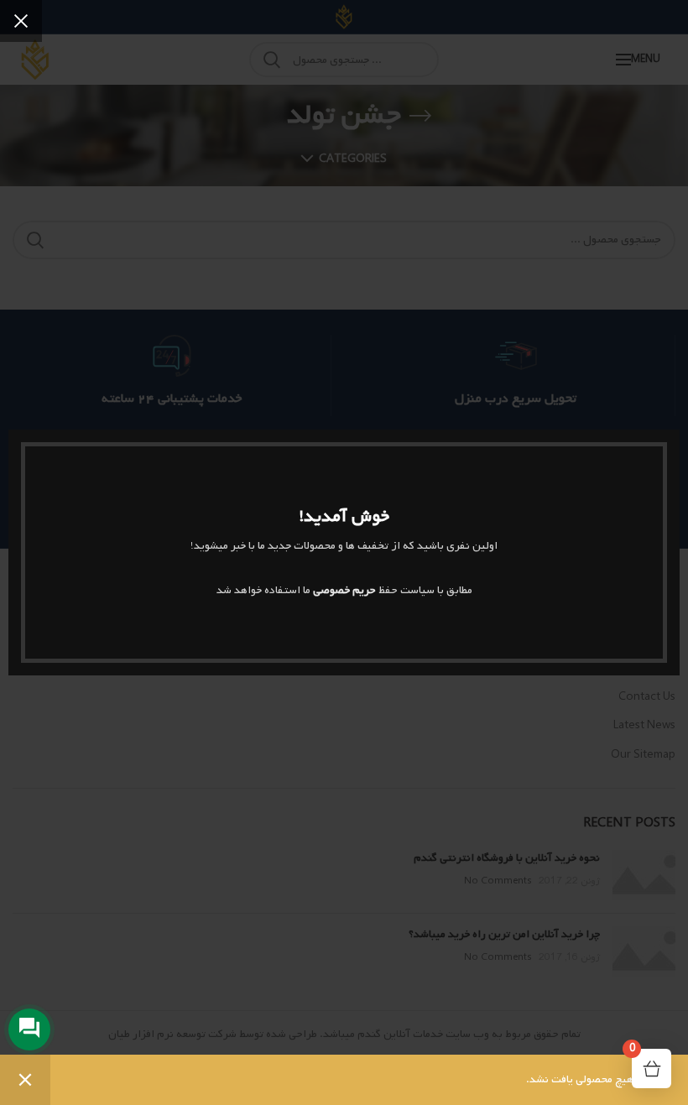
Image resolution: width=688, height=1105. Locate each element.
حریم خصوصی (344, 590)
